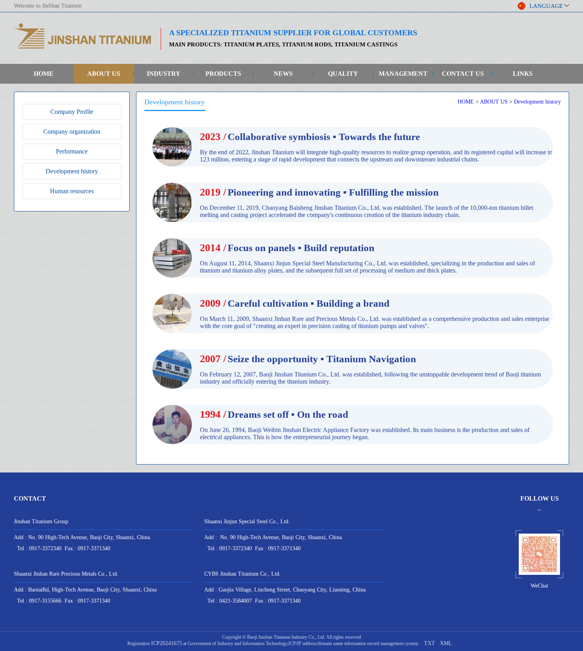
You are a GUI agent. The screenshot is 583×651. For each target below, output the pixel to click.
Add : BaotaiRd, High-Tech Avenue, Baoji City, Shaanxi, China (85, 590)
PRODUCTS (223, 73)
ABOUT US (103, 73)
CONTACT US (463, 73)
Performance (72, 151)
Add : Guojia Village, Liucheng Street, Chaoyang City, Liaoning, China (285, 590)
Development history (72, 171)
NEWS (283, 73)
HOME (44, 73)
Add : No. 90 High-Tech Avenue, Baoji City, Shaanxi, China (82, 537)
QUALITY (343, 73)
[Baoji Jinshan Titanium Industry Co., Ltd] (83, 48)
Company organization (71, 131)
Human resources (72, 191)
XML (446, 643)
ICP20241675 (166, 643)
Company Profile (71, 111)
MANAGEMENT (403, 73)
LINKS (523, 73)
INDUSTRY (163, 73)
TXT (429, 643)
